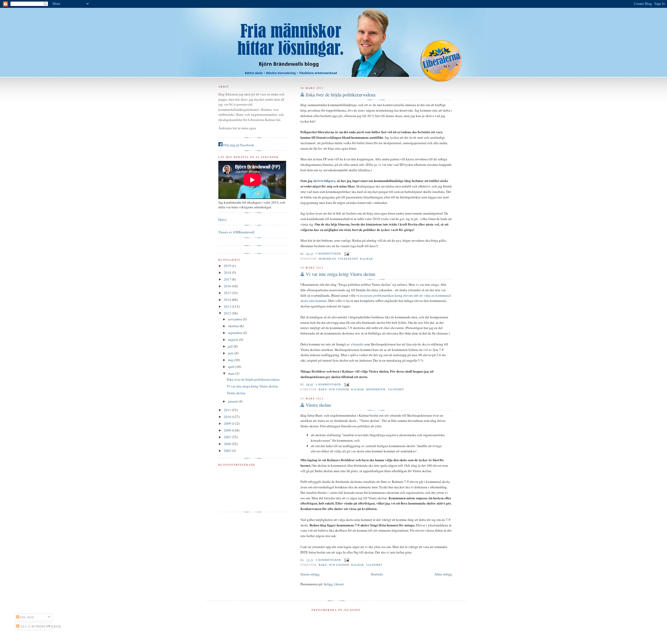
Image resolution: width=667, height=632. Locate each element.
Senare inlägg (310, 574)
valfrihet (396, 389)
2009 (228, 423)
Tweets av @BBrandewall (236, 232)
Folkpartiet (348, 258)
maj (231, 359)
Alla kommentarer (40, 626)
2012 (228, 313)
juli (231, 346)
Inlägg (27, 617)
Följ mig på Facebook (238, 145)
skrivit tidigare (324, 180)
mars (231, 373)
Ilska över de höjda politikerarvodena (340, 95)
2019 (228, 265)
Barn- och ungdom (334, 389)
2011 (228, 410)
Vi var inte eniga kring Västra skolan (340, 274)
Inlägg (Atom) (334, 584)
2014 (228, 299)
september (235, 332)
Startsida (377, 574)
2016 (228, 286)
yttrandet (357, 344)
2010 (228, 416)
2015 (228, 292)
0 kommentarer (328, 253)
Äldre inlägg (443, 574)
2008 (228, 430)
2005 (228, 450)
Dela (221, 219)
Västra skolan (318, 405)
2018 (228, 272)
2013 (228, 306)
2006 (228, 443)
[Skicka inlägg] (346, 253)
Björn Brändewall (333, 39)
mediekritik (376, 389)
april (231, 366)
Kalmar (366, 258)
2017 (228, 279)
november (235, 319)
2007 (228, 437)
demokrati (327, 258)
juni (231, 353)
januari (233, 401)
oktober (234, 326)
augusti (233, 339)
